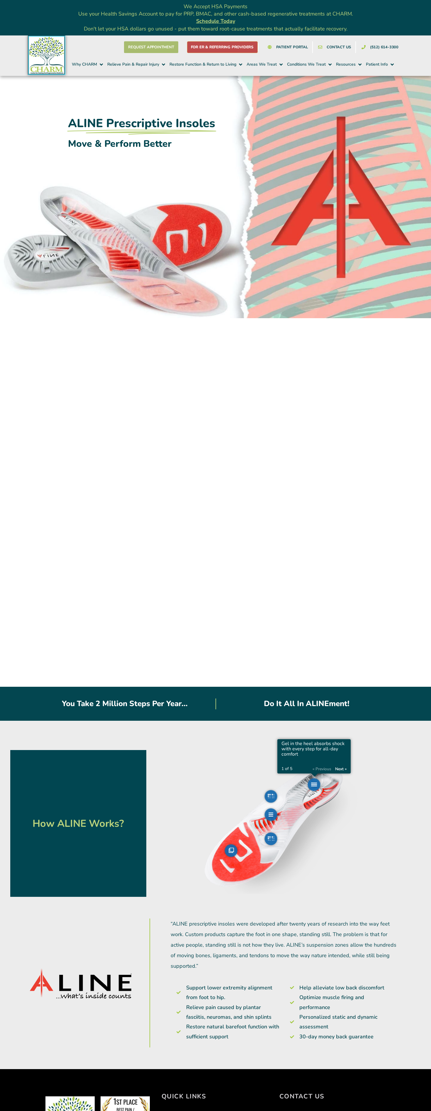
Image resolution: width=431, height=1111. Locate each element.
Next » (341, 769)
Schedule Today (215, 21)
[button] (88, 64)
